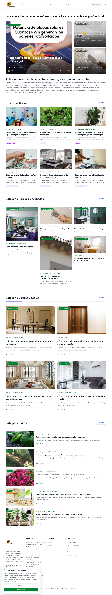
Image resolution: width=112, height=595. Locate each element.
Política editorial (64, 588)
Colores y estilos (35, 4)
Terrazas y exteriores (76, 4)
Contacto (47, 588)
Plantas (68, 4)
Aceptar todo (21, 589)
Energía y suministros (46, 4)
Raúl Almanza (79, 129)
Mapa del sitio (74, 588)
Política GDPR (54, 588)
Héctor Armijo (9, 172)
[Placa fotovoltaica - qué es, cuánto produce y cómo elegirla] (39, 47)
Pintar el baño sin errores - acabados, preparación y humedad (33, 557)
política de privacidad (10, 581)
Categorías (71, 539)
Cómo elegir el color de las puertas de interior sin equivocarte (33, 564)
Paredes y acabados (59, 4)
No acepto (21, 585)
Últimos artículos (26, 4)
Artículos (29, 539)
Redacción (50, 539)
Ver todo (101, 102)
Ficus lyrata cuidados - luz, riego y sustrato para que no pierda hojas (35, 544)
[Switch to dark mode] (104, 4)
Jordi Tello (8, 129)
